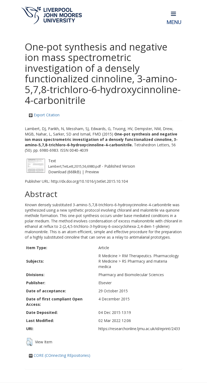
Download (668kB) (64, 171)
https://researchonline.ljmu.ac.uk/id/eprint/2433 (139, 328)
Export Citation (46, 114)
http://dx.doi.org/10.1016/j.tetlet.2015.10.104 (89, 181)
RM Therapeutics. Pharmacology (150, 255)
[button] (29, 342)
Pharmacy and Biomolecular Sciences (131, 274)
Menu (174, 22)
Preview (92, 171)
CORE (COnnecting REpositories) (61, 355)
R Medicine (108, 255)
